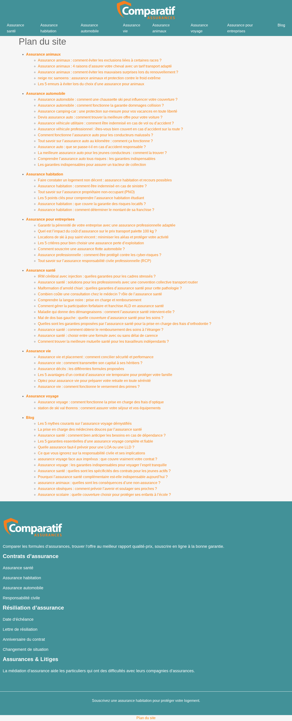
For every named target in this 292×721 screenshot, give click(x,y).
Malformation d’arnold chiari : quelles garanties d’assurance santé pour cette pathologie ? (110, 288)
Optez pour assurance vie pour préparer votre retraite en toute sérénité (94, 381)
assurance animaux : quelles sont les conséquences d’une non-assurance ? (99, 483)
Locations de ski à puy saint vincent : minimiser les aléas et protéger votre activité (103, 237)
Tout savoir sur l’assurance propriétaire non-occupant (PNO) (86, 192)
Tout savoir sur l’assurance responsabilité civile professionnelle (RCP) (94, 261)
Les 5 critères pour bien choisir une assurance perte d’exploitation (91, 243)
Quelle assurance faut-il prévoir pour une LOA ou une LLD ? (86, 447)
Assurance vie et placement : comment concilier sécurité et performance (96, 357)
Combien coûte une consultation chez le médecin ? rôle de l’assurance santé (100, 294)
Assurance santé (15, 28)
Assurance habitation (49, 28)
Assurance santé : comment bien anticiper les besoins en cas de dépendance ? (102, 435)
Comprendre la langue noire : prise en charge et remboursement (89, 300)
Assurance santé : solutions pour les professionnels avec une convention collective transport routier (118, 282)
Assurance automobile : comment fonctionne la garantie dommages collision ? (101, 105)
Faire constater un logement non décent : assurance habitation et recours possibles (105, 180)
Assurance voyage (199, 28)
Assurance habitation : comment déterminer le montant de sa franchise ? (96, 210)
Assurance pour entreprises (240, 28)
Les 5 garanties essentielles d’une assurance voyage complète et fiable (95, 441)
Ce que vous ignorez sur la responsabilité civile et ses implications (91, 453)
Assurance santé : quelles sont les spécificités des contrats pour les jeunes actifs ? (104, 471)
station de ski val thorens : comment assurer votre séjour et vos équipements (99, 408)
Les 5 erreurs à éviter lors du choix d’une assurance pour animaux (91, 84)
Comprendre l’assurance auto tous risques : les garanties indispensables (96, 159)
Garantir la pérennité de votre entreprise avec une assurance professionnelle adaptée (106, 225)
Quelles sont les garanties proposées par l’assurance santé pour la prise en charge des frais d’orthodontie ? (124, 324)
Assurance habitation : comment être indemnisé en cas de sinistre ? (92, 186)
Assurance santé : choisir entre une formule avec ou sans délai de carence (98, 335)
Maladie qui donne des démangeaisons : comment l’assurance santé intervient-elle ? (106, 312)
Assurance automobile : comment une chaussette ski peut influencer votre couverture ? (107, 99)
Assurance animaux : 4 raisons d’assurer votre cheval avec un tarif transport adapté (105, 66)
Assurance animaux (161, 28)
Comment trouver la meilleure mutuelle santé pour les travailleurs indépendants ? (103, 341)
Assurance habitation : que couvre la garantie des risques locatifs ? (92, 204)
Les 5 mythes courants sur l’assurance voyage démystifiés (85, 423)
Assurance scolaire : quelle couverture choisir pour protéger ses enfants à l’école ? (104, 495)
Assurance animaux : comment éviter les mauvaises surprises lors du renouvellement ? (108, 72)
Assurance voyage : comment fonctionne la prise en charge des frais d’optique (101, 402)
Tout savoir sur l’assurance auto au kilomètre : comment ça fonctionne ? (95, 141)
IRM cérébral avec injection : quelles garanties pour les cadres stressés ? (97, 276)
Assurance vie (131, 28)
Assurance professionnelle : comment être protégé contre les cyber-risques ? (99, 255)
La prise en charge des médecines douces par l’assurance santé (90, 429)
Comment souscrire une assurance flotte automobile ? (81, 249)
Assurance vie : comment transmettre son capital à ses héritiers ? (90, 363)
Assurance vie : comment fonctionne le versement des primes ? (89, 387)
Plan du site (146, 718)
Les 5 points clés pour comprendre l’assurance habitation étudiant (91, 198)
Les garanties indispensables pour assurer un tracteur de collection (92, 165)
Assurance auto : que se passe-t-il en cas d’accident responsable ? (92, 147)
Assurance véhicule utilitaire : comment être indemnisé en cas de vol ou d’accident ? (106, 123)
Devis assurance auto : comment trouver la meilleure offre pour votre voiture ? (100, 117)
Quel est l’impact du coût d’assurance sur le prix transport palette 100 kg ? (97, 231)
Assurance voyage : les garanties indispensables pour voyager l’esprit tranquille (102, 465)
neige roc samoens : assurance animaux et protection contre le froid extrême (99, 78)
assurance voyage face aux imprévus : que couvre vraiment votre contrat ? (97, 459)
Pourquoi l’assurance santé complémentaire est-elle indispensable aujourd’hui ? (103, 477)
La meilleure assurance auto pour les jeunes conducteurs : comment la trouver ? (102, 153)
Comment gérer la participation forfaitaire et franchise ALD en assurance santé (101, 306)
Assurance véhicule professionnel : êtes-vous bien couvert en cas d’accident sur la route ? (110, 129)
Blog (281, 25)
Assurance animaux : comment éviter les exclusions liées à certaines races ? (100, 60)
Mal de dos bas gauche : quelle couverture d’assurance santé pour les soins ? (100, 318)
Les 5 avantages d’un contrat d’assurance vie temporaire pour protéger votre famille (105, 375)
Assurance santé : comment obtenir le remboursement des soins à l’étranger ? (100, 330)
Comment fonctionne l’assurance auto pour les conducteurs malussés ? (95, 135)
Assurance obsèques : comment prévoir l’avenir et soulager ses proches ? (97, 489)
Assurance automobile (90, 28)
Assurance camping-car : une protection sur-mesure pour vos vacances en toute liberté (107, 111)
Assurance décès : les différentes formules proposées (81, 369)
